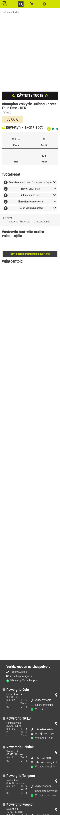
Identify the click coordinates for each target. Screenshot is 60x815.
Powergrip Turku (18, 719)
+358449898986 (44, 787)
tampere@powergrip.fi (46, 791)
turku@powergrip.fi (45, 733)
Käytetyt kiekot (12, 12)
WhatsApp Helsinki (45, 767)
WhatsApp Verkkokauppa (24, 680)
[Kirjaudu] (44, 4)
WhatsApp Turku (44, 738)
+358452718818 (18, 672)
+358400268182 (43, 758)
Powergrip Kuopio (19, 805)
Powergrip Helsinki (20, 747)
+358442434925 (44, 729)
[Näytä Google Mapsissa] (56, 695)
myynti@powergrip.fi (21, 676)
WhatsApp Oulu (43, 709)
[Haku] (21, 4)
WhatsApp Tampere (45, 795)
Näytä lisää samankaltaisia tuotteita (30, 254)
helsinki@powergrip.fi (46, 762)
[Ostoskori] (31, 4)
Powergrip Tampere (20, 776)
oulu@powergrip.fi (44, 705)
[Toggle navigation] (55, 4)
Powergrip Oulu (17, 690)
